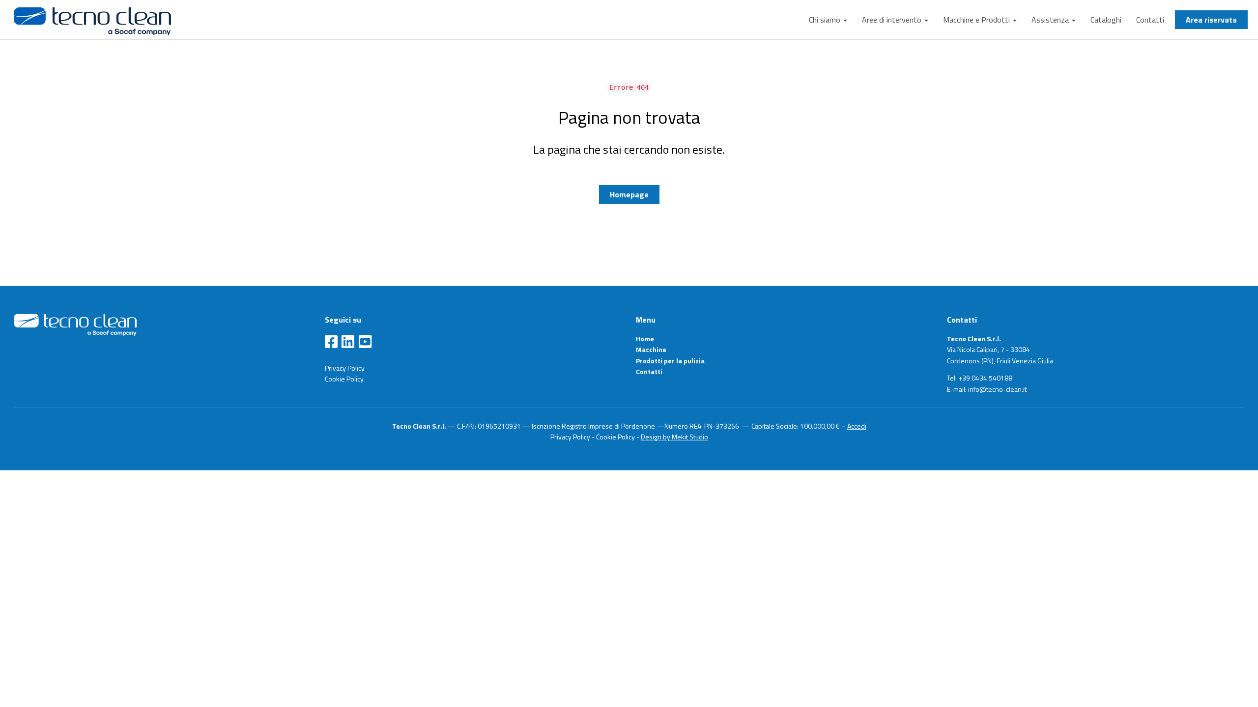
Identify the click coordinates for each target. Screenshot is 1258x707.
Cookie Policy (344, 379)
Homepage (629, 194)
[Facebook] (331, 342)
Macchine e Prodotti (977, 20)
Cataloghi (1105, 20)
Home (645, 338)
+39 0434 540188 (985, 378)
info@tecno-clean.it (997, 389)
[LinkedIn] (348, 342)
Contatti (1150, 20)
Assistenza (1051, 20)
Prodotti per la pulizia (670, 360)
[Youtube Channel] (365, 342)
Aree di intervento (892, 20)
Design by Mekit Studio (674, 437)
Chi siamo (825, 20)
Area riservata (1211, 20)
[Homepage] (75, 324)
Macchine (651, 349)
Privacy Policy (345, 368)
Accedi (856, 426)
